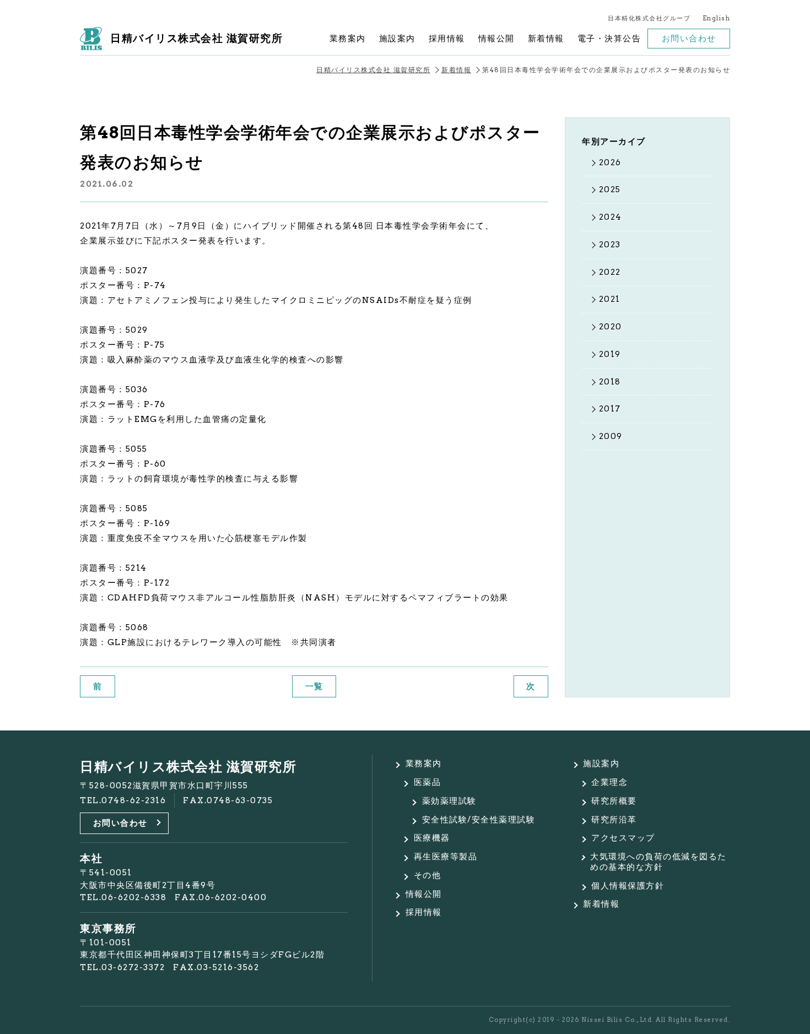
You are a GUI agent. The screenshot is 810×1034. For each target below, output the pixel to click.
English (717, 18)
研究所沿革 (614, 820)
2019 (610, 354)
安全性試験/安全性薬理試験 (479, 820)
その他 (427, 875)
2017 (610, 409)
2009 (611, 436)
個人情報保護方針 (627, 886)
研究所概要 (614, 801)
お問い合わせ (689, 39)
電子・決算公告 (609, 39)
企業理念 (609, 782)
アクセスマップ (623, 838)
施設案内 (397, 39)
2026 (610, 162)
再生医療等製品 (446, 857)
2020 (610, 327)
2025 (610, 189)
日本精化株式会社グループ (649, 18)
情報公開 (496, 39)
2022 (610, 272)
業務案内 (348, 39)
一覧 (314, 686)
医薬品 (427, 782)
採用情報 (447, 39)
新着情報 (546, 39)
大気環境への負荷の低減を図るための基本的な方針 (658, 862)
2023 (610, 245)
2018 (610, 382)
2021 (609, 299)
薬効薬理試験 (449, 801)
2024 (610, 217)
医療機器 (432, 838)
